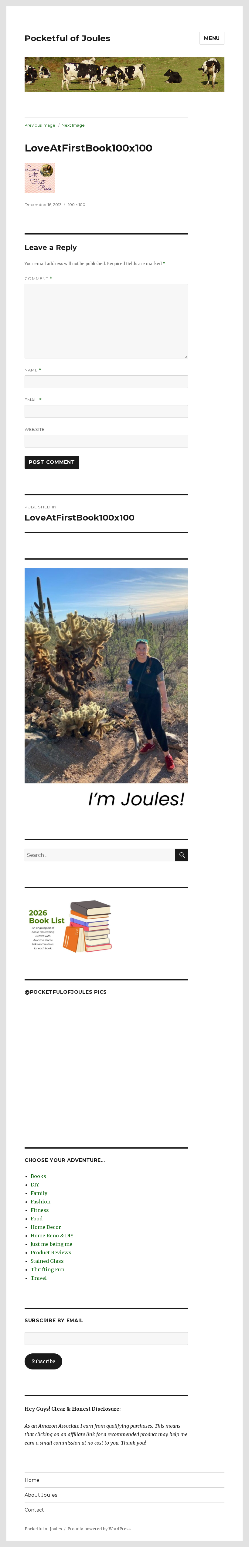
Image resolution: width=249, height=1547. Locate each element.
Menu (212, 38)
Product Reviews (51, 1252)
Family (39, 1193)
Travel (39, 1278)
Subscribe (43, 1361)
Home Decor (46, 1227)
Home (32, 1480)
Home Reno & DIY (52, 1236)
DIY (35, 1185)
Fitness (40, 1210)
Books (38, 1176)
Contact (34, 1510)
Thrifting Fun (47, 1269)
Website (35, 429)
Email (33, 399)
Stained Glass (47, 1261)
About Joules (41, 1495)
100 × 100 (76, 204)
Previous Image (40, 125)
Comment (38, 278)
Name (33, 370)
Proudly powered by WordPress (99, 1529)
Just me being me (51, 1244)
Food (37, 1219)
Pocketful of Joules (67, 38)
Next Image (73, 125)
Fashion (40, 1202)
